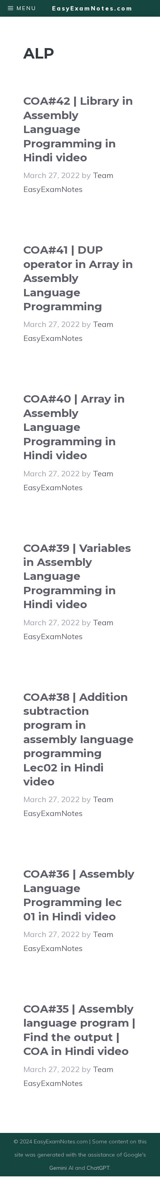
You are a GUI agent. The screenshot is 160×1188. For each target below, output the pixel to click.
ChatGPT (98, 1167)
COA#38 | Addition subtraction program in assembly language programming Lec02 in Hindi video (78, 739)
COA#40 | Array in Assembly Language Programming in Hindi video (74, 427)
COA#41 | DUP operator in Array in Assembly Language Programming (78, 278)
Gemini (58, 1167)
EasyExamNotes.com (92, 8)
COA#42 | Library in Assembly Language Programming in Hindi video (78, 129)
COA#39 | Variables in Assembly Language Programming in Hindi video (77, 576)
